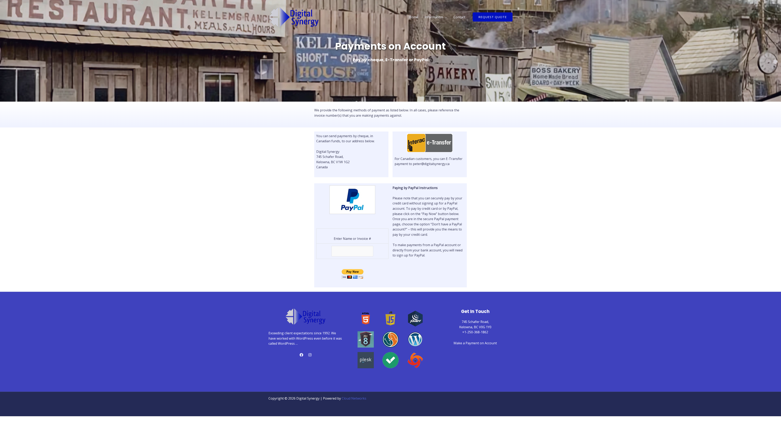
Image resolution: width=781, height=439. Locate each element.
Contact (459, 17)
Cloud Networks (354, 398)
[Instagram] (310, 355)
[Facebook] (301, 355)
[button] (493, 17)
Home (413, 17)
